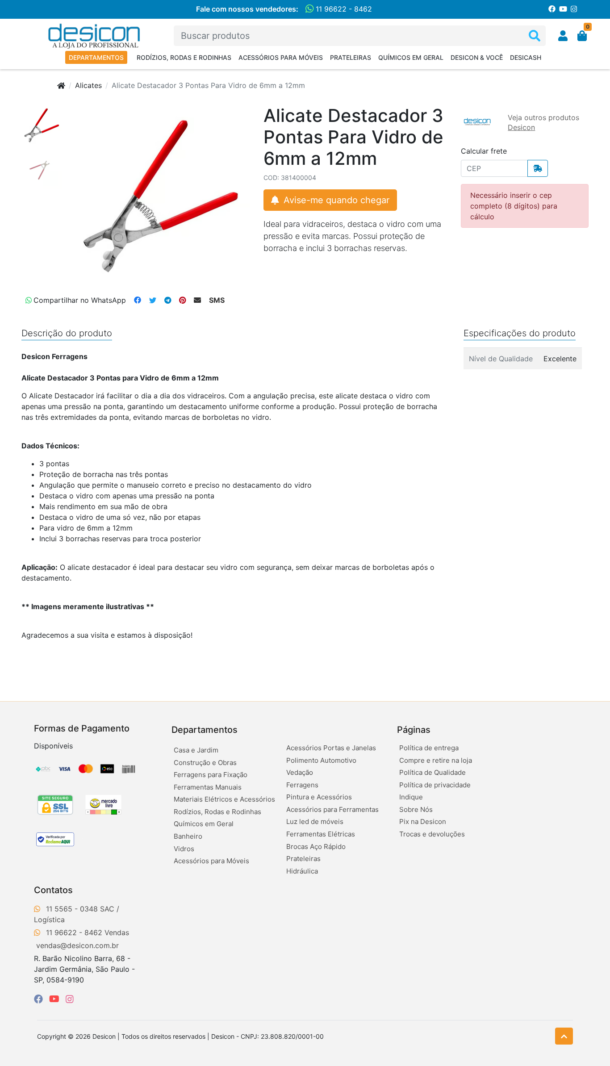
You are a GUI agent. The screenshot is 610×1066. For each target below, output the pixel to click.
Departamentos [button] (204, 729)
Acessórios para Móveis (280, 57)
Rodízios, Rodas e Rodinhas (184, 57)
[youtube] (55, 999)
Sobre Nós (416, 809)
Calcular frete (484, 150)
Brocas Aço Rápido (316, 846)
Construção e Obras (205, 762)
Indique (411, 797)
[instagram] (70, 999)
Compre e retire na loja (435, 760)
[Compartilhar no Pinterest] (182, 300)
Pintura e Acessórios (319, 797)
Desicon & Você (477, 57)
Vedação (299, 772)
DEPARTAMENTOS (96, 57)
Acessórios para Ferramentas (332, 809)
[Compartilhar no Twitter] (152, 300)
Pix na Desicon (422, 821)
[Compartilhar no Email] (197, 300)
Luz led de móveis (314, 821)
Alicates (88, 85)
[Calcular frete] (537, 168)
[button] (563, 36)
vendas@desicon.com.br (77, 945)
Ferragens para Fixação (210, 774)
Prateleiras (350, 57)
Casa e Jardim (196, 750)
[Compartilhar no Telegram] (167, 300)
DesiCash (525, 57)
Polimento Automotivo (321, 760)
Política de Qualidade (432, 772)
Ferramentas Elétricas (320, 834)
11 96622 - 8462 (342, 8)
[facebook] (40, 999)
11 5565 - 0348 (72, 908)
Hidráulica (302, 871)
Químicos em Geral (410, 57)
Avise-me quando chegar (335, 200)
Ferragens (302, 785)
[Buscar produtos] (534, 36)
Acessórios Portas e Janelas (331, 748)
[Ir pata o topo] (564, 1036)
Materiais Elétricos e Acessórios (224, 799)
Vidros (184, 848)
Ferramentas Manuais (208, 787)
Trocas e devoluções (432, 834)
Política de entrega (429, 748)
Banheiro (188, 836)
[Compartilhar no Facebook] (137, 300)
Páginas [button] (413, 729)
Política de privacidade (435, 785)
